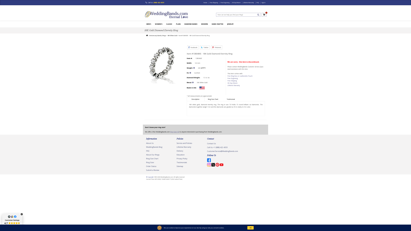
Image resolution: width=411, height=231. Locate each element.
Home (205, 3)
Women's (158, 24)
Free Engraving (225, 3)
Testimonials (182, 162)
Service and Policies (184, 143)
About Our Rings (152, 155)
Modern (204, 24)
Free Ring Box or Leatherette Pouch (239, 76)
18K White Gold (172, 35)
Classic (169, 24)
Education (181, 155)
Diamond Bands (190, 24)
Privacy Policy (182, 158)
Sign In (263, 3)
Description (195, 99)
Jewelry (230, 24)
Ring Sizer (150, 162)
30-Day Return (236, 3)
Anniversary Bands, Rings (157, 35)
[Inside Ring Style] (190, 73)
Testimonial (231, 99)
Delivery (180, 151)
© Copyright (150, 177)
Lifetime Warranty (248, 3)
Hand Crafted (217, 24)
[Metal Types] (193, 82)
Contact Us (211, 143)
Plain (178, 24)
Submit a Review (152, 170)
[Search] (258, 15)
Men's (148, 24)
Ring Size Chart (213, 99)
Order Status (151, 166)
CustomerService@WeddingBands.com (222, 151)
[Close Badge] (22, 214)
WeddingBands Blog (154, 147)
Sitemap (180, 166)
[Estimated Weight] (194, 68)
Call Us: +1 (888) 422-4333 (217, 147)
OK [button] (250, 228)
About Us (150, 143)
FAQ (257, 3)
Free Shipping (214, 3)
